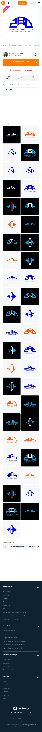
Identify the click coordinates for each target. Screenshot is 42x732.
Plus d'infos (8, 89)
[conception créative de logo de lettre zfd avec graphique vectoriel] (12, 224)
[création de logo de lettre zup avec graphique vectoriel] (12, 404)
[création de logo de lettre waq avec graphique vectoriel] (12, 565)
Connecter (32, 3)
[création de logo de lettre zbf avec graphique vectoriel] (12, 440)
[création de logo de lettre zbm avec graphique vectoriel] (12, 457)
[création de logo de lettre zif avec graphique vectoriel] (12, 637)
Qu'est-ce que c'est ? (23, 85)
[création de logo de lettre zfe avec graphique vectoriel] (12, 206)
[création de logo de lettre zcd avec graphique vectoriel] (12, 673)
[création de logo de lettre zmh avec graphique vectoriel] (12, 296)
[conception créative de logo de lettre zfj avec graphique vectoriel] (12, 170)
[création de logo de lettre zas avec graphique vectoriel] (12, 422)
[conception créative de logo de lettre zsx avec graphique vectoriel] (12, 242)
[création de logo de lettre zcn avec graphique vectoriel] (12, 386)
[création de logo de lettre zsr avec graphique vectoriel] (12, 188)
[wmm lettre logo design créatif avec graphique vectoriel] (12, 529)
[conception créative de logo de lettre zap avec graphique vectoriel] (12, 655)
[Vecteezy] (3, 3)
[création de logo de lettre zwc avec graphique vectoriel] (12, 332)
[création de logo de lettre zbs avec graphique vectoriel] (12, 260)
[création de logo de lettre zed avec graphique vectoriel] (12, 547)
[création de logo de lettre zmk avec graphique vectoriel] (12, 709)
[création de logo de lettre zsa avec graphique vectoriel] (12, 134)
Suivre (35, 55)
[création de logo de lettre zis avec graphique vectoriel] (12, 350)
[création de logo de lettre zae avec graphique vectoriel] (12, 583)
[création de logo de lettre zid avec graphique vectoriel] (12, 475)
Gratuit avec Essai (21, 63)
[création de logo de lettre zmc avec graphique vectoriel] (12, 691)
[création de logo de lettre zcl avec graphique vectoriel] (12, 601)
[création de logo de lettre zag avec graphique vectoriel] (12, 619)
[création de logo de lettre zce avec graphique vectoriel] (12, 314)
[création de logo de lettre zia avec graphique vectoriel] (12, 493)
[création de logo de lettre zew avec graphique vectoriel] (12, 152)
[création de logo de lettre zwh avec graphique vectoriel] (12, 278)
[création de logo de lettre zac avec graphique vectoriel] (12, 511)
